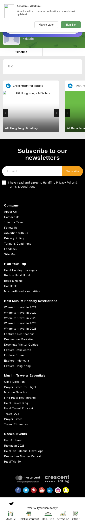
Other (75, 519)
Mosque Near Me (15, 392)
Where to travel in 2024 (20, 323)
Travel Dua (11, 413)
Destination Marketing (19, 339)
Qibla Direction (14, 381)
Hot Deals (11, 286)
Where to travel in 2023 (20, 318)
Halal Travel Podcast (18, 408)
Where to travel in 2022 (20, 312)
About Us (10, 211)
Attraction (63, 519)
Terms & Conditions (21, 186)
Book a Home (13, 280)
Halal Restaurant (29, 519)
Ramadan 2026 (14, 445)
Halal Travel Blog (16, 403)
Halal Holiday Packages (20, 270)
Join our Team (14, 222)
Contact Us (12, 217)
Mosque (11, 519)
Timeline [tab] (21, 52)
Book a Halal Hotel (17, 275)
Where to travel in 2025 (20, 328)
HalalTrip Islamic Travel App (24, 451)
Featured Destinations (19, 334)
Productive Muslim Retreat (22, 456)
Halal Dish (48, 519)
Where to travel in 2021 (20, 307)
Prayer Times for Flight (20, 387)
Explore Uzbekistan (17, 350)
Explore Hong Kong (17, 366)
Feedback (11, 249)
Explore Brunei (14, 355)
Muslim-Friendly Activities (22, 291)
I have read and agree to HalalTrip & (42, 184)
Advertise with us (16, 233)
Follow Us (11, 227)
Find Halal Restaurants (20, 397)
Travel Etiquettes (16, 424)
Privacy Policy (65, 182)
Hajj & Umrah (13, 440)
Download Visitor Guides (21, 344)
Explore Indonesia (16, 360)
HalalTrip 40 (12, 461)
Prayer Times (13, 419)
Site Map (10, 254)
